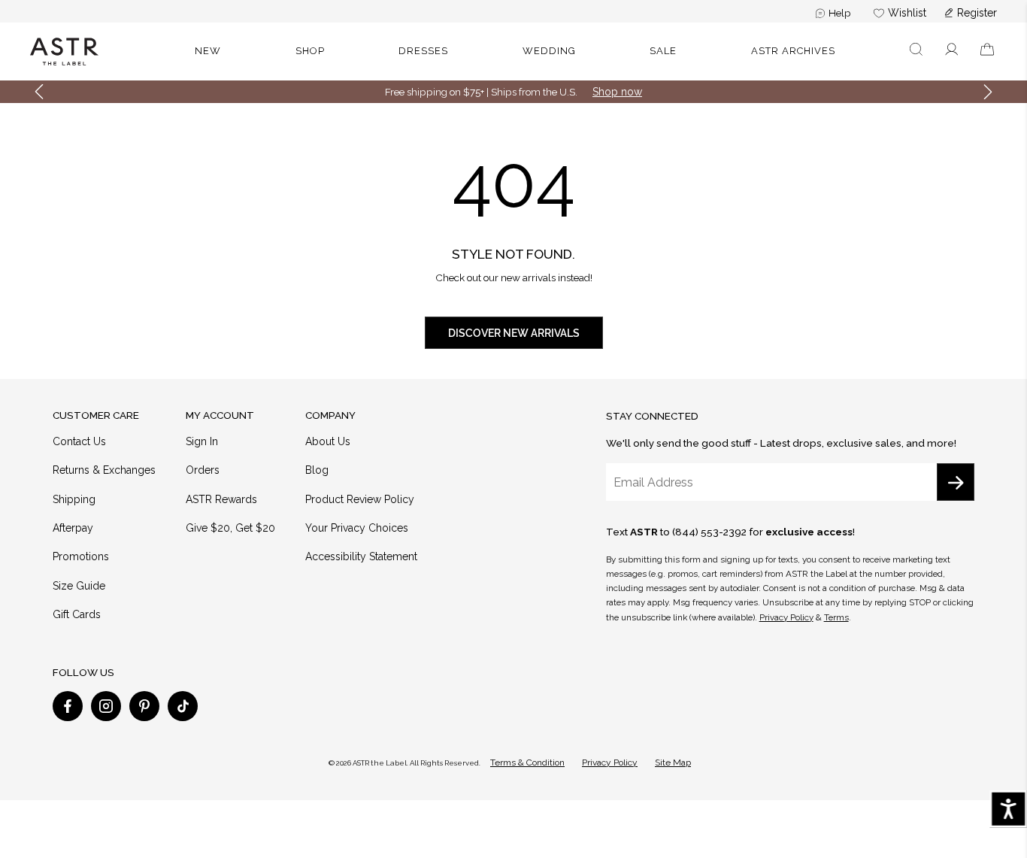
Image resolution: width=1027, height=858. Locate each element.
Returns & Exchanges (104, 470)
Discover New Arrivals (514, 333)
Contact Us (79, 441)
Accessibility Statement (361, 556)
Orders (203, 470)
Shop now (617, 92)
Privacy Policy (786, 617)
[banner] (513, 51)
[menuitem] (833, 13)
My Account (220, 415)
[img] (67, 706)
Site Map (673, 762)
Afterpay (73, 528)
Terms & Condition (527, 762)
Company (330, 415)
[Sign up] (955, 482)
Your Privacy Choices (356, 528)
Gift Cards (77, 614)
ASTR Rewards (221, 499)
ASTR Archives (793, 50)
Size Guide (79, 586)
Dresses (423, 50)
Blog (317, 470)
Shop (310, 50)
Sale (663, 50)
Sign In (202, 441)
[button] (916, 51)
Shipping (74, 499)
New (208, 50)
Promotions (81, 556)
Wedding (549, 50)
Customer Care (96, 415)
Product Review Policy (359, 499)
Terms (836, 617)
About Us (327, 441)
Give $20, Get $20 (230, 528)
